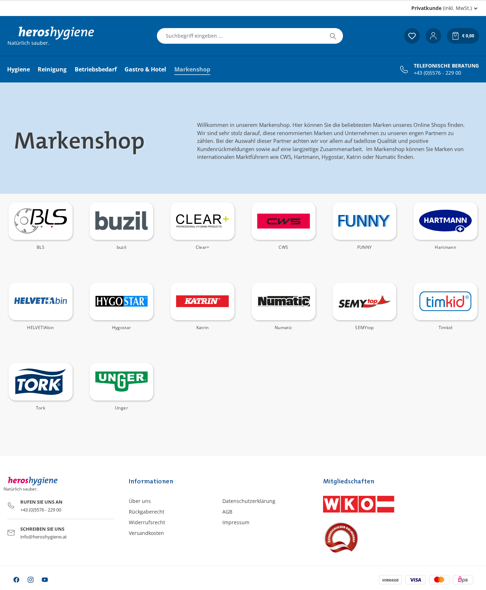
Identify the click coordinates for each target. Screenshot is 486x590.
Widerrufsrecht (147, 522)
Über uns (140, 501)
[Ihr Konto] (433, 36)
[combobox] (240, 36)
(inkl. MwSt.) (441, 8)
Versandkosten (146, 533)
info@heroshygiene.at (43, 536)
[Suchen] (333, 36)
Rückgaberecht (146, 511)
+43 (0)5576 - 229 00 (437, 73)
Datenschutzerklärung (248, 501)
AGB (227, 511)
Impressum (235, 522)
